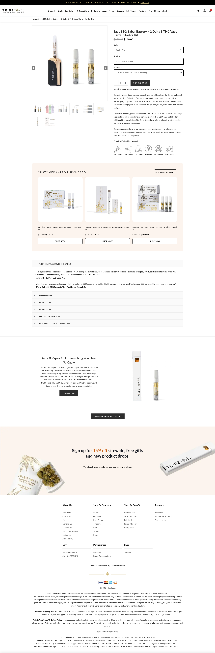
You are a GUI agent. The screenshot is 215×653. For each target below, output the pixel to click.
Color (116, 45)
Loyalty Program (69, 552)
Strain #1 (118, 56)
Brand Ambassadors (102, 556)
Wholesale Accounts (164, 516)
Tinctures (142, 11)
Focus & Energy (130, 524)
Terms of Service (118, 566)
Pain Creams (131, 11)
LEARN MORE (69, 393)
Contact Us (67, 524)
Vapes (104, 11)
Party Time (129, 527)
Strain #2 (118, 67)
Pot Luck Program (70, 531)
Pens (95, 535)
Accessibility (67, 538)
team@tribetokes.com (151, 623)
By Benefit (95, 11)
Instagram (66, 535)
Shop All (51, 11)
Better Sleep (129, 512)
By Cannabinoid (83, 11)
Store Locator (161, 520)
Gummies (120, 11)
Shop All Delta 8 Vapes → (165, 172)
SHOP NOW (60, 241)
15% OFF (145, 2)
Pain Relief (128, 520)
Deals (60, 11)
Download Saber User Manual (126, 141)
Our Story (66, 516)
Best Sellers (69, 11)
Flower (111, 11)
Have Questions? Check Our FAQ (107, 416)
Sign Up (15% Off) (70, 556)
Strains (157, 11)
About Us (66, 512)
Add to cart (140, 83)
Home (34, 19)
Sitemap (93, 566)
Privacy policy (104, 566)
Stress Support (130, 516)
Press (64, 520)
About (164, 11)
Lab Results (67, 527)
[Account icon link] (204, 10)
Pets (150, 11)
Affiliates (97, 552)
